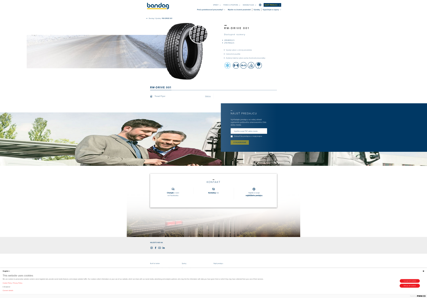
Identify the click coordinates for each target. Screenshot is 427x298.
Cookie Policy (7, 283)
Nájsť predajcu (218, 263)
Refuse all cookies (410, 286)
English (6, 271)
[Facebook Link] (155, 247)
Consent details (8, 290)
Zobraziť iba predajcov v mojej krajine (248, 136)
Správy (184, 263)
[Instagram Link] (151, 247)
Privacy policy (21, 290)
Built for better (155, 263)
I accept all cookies (409, 281)
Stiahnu (208, 96)
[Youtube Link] (159, 247)
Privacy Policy (17, 283)
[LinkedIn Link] (163, 247)
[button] (158, 6)
